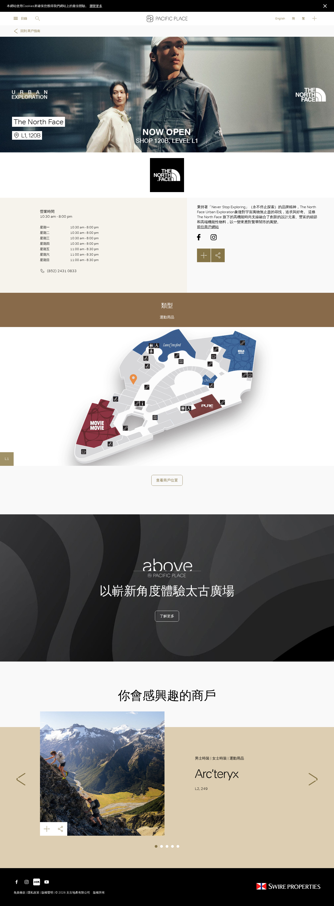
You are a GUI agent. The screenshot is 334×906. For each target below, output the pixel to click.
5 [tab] (178, 846)
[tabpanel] (167, 773)
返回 (327, 861)
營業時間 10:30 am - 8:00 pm (56, 214)
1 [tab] (156, 846)
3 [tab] (167, 846)
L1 (7, 459)
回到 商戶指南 (30, 31)
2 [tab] (161, 846)
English (280, 18)
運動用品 (167, 317)
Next (313, 779)
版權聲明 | (48, 892)
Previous (21, 779)
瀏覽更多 (96, 6)
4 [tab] (172, 846)
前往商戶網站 (208, 227)
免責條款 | (20, 892)
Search (37, 18)
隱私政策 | (34, 892)
